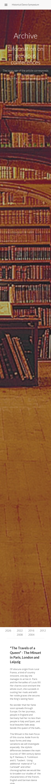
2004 (31, 634)
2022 (20, 630)
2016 (31, 630)
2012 (43, 630)
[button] (6, 5)
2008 (20, 634)
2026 (8, 630)
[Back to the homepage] (25, 5)
